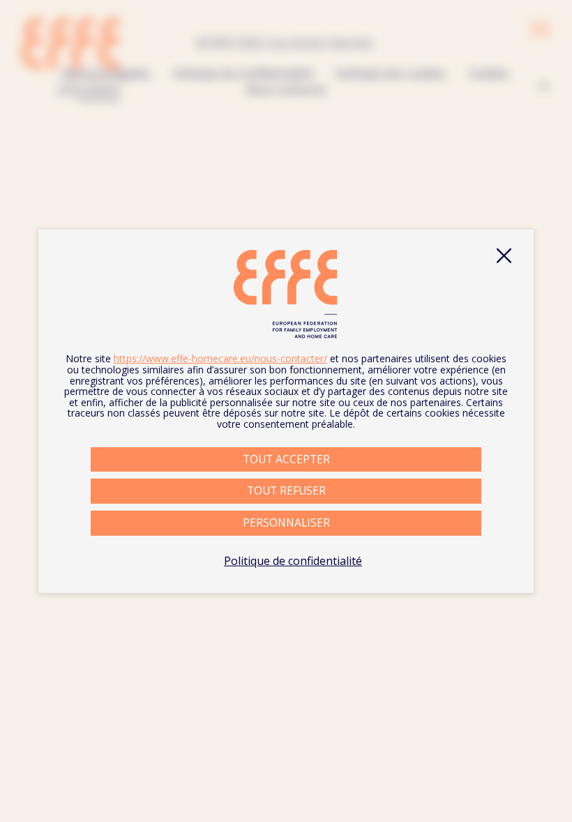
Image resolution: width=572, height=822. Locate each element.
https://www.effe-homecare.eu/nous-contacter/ (220, 358)
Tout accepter (286, 459)
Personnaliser (286, 522)
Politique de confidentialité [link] (293, 560)
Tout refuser (286, 490)
